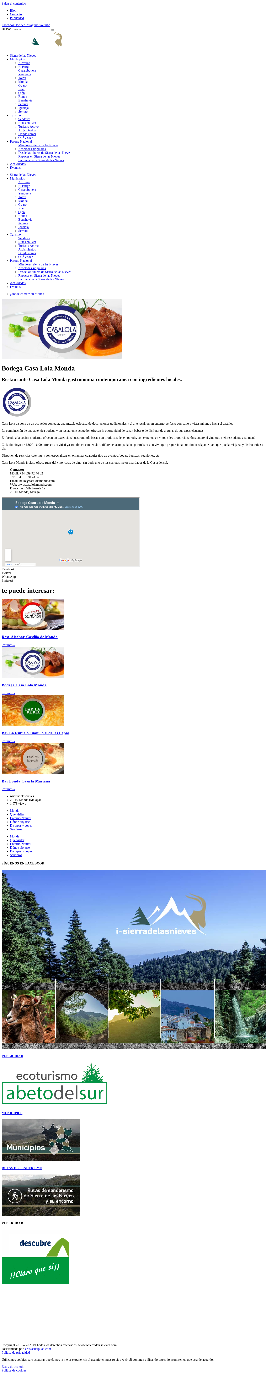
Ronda (22, 96)
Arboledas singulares (32, 149)
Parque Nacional (21, 141)
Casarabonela (27, 70)
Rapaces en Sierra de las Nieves (39, 156)
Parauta (23, 104)
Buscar (6, 29)
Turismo (15, 115)
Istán (21, 89)
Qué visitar (25, 137)
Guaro (22, 85)
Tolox (22, 78)
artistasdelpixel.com (38, 1349)
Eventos (15, 167)
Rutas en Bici (27, 123)
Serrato (23, 111)
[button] (133, 569)
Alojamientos (27, 130)
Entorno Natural (20, 818)
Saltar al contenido (14, 3)
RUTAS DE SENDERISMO (22, 1168)
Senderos (24, 119)
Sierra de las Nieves (23, 55)
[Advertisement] (126, 1314)
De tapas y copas (21, 825)
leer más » (8, 645)
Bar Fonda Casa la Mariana (26, 781)
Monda (23, 81)
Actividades (18, 164)
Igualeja (23, 108)
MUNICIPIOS (12, 1113)
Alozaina (24, 63)
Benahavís (25, 100)
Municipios (17, 59)
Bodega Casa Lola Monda (24, 685)
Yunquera (24, 74)
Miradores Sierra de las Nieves (38, 145)
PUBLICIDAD (12, 1056)
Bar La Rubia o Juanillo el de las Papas (35, 733)
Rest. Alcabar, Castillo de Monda (30, 637)
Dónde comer (27, 134)
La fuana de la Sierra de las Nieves (41, 160)
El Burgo (24, 66)
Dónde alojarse (20, 822)
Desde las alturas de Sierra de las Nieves (44, 152)
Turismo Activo (28, 126)
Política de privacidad (16, 1352)
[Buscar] (52, 30)
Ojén (21, 93)
